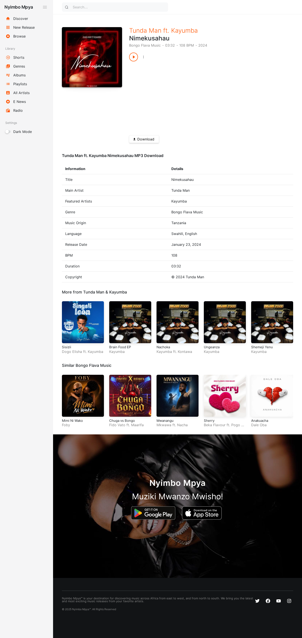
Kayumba (184, 30)
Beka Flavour (215, 425)
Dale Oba (259, 425)
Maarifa (137, 425)
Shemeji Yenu (262, 347)
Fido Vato (117, 425)
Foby (66, 425)
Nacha (182, 425)
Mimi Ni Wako (72, 420)
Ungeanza (212, 347)
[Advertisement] (203, 97)
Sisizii (66, 347)
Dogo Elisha (72, 351)
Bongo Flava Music (145, 45)
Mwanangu (165, 420)
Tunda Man (145, 30)
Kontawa (185, 351)
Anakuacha (259, 420)
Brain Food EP (120, 347)
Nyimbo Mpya (18, 7)
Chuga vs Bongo (122, 420)
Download (145, 139)
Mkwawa (164, 425)
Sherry (209, 420)
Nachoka (163, 347)
